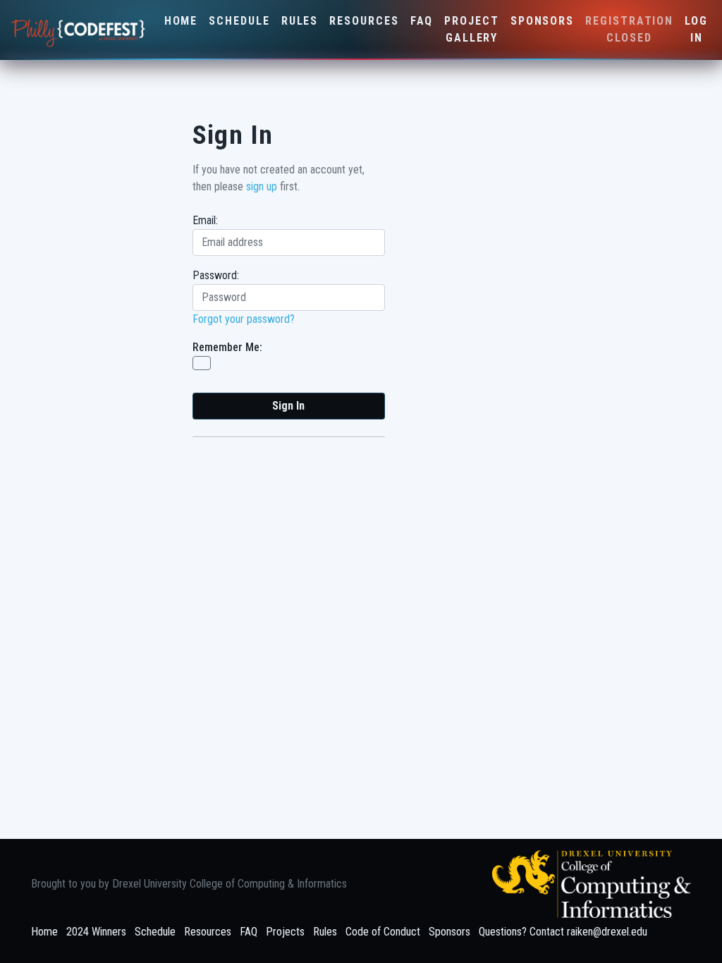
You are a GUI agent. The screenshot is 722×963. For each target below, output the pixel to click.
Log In (696, 29)
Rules (300, 20)
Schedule (239, 20)
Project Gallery (471, 29)
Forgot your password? (243, 319)
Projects (285, 931)
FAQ (422, 20)
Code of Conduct (382, 931)
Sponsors (542, 20)
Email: (205, 220)
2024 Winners (96, 931)
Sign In (288, 405)
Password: (215, 275)
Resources (363, 20)
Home (181, 20)
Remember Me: (227, 347)
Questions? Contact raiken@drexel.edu (563, 931)
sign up (261, 186)
